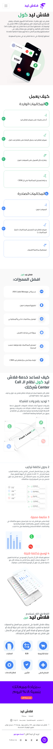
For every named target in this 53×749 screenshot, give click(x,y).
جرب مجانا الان (26, 698)
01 (45, 115)
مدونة (24, 716)
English (15, 720)
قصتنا (31, 716)
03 (45, 156)
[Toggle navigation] (5, 5)
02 (45, 135)
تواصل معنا (22, 720)
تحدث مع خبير (19, 734)
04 (45, 176)
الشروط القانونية (31, 720)
